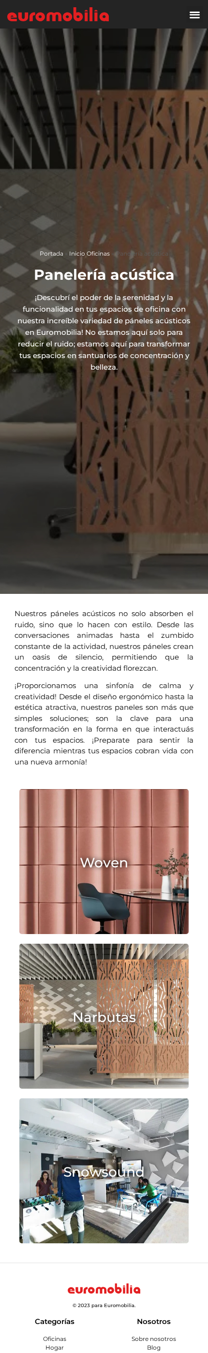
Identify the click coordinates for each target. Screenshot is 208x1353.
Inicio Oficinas (89, 253)
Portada (51, 253)
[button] (195, 14)
